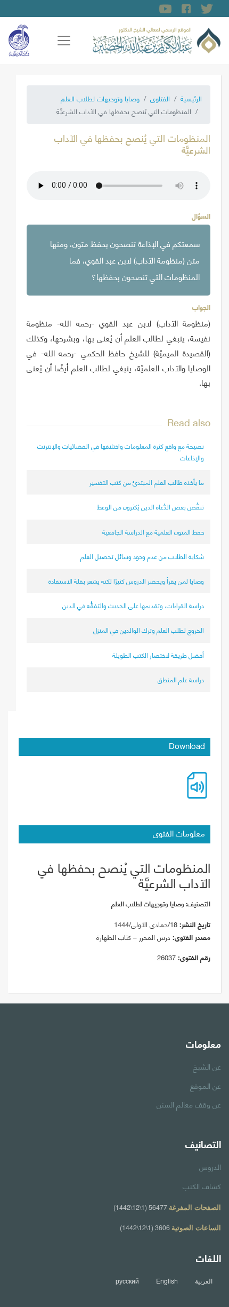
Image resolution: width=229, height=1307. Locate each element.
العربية (203, 1281)
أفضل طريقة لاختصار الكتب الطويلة (158, 655)
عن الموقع (205, 1085)
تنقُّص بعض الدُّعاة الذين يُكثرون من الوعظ (150, 506)
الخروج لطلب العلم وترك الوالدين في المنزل (148, 630)
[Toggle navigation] (64, 40)
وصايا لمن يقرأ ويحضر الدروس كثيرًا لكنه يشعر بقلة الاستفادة (126, 580)
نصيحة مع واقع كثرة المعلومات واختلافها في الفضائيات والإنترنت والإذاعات (120, 452)
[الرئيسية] (156, 38)
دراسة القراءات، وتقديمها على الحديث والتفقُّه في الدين (133, 605)
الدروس (210, 1166)
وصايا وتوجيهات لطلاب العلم (100, 98)
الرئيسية (191, 98)
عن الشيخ (207, 1065)
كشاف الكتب (202, 1185)
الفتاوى (160, 98)
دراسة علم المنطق (181, 679)
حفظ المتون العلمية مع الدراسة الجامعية (153, 531)
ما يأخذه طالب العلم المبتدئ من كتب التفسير (146, 482)
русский (127, 1281)
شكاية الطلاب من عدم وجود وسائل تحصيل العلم (142, 556)
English (167, 1281)
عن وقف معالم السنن (189, 1103)
